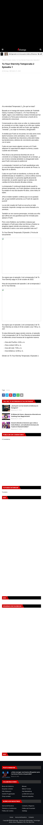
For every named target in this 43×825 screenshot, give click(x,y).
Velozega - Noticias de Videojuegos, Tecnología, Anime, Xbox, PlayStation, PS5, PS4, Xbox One (24, 821)
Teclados (5, 492)
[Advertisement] (21, 23)
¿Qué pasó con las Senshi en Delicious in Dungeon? (24, 407)
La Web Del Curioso (28, 794)
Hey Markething (27, 791)
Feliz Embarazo (6, 791)
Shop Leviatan (6, 796)
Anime (14, 60)
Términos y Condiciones (9, 808)
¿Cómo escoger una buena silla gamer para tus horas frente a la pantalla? (25, 773)
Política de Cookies (7, 811)
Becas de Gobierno (8, 786)
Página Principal (6, 60)
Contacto (31, 817)
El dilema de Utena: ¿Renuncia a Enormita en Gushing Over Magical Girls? (26, 415)
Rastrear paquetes (28, 796)
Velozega (6, 71)
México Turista (26, 789)
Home (11, 817)
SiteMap (24, 811)
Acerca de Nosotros (8, 806)
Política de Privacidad (28, 808)
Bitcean (24, 786)
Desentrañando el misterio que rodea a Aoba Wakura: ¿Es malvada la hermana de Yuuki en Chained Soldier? (25, 425)
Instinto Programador (8, 794)
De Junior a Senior (7, 789)
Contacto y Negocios (28, 806)
